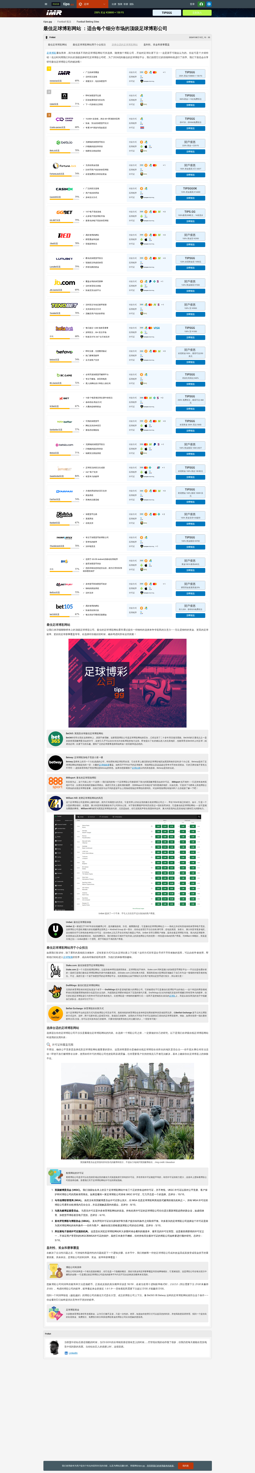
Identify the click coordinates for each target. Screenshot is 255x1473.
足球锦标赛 (104, 765)
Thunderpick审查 (57, 546)
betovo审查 (54, 359)
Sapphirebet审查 (57, 476)
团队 (132, 4)
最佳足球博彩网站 (57, 44)
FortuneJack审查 (57, 174)
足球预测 (68, 957)
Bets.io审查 (54, 150)
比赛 (114, 4)
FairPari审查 (55, 499)
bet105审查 (54, 614)
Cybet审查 (54, 104)
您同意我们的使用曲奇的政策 (160, 1466)
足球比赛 (136, 768)
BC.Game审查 (56, 383)
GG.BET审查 (55, 220)
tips (68, 4)
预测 (120, 4)
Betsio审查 (54, 453)
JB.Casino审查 (56, 290)
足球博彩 (51, 53)
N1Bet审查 (54, 406)
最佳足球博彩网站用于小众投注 (89, 44)
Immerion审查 (56, 81)
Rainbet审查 (55, 523)
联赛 (126, 4)
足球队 (172, 996)
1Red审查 (54, 243)
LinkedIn (73, 1353)
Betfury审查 (55, 592)
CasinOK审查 (55, 197)
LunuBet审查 (55, 267)
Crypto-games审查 (57, 127)
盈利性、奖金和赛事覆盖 (157, 44)
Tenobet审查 (55, 313)
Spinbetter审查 (56, 429)
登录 (192, 4)
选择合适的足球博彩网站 (125, 44)
